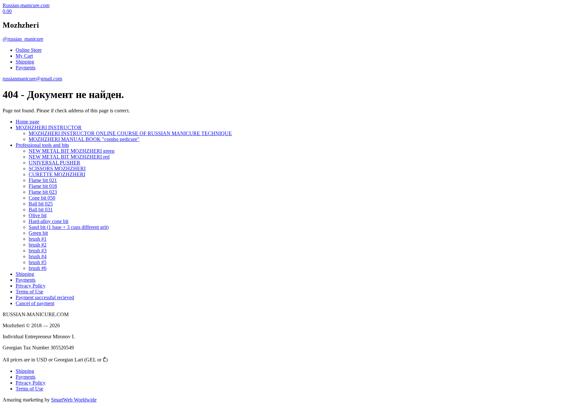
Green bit (38, 233)
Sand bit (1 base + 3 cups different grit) (69, 227)
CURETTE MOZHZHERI (57, 174)
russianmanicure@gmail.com (32, 78)
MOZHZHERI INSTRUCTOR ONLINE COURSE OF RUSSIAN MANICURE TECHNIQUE (130, 133)
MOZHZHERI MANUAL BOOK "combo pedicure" (84, 139)
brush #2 (38, 244)
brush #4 (38, 256)
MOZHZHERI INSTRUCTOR (49, 127)
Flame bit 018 (43, 186)
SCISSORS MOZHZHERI (57, 168)
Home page (27, 121)
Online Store (29, 50)
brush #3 (38, 250)
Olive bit (38, 215)
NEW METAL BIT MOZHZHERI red (69, 157)
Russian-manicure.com (26, 5)
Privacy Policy (31, 285)
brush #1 (38, 239)
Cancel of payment (35, 303)
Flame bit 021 (43, 180)
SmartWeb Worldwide (74, 399)
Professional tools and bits (42, 145)
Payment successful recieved (45, 297)
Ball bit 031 (41, 209)
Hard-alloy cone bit (48, 221)
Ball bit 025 (41, 203)
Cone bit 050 (42, 198)
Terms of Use (29, 291)
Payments (25, 67)
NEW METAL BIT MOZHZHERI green (71, 151)
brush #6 (38, 268)
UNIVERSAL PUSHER (54, 162)
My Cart (24, 56)
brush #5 (38, 262)
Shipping (25, 61)
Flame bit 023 (43, 192)
